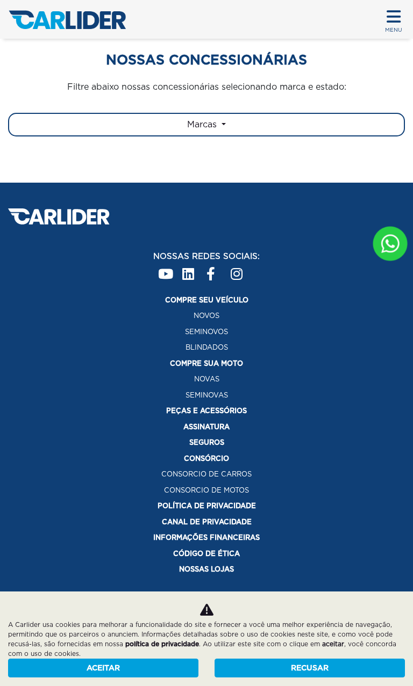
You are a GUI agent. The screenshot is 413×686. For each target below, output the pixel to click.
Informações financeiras (206, 537)
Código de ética (206, 554)
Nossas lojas (206, 569)
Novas (206, 379)
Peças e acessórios (206, 411)
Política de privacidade (207, 506)
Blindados (207, 347)
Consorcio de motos (206, 490)
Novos (206, 316)
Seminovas (207, 395)
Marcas (203, 124)
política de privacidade (162, 644)
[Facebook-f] (213, 269)
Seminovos (206, 332)
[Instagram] (237, 269)
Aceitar (103, 667)
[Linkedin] (189, 269)
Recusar (310, 667)
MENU (393, 29)
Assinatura (206, 427)
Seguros (206, 442)
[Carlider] (67, 19)
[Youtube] (165, 269)
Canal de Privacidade (207, 522)
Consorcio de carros (206, 474)
